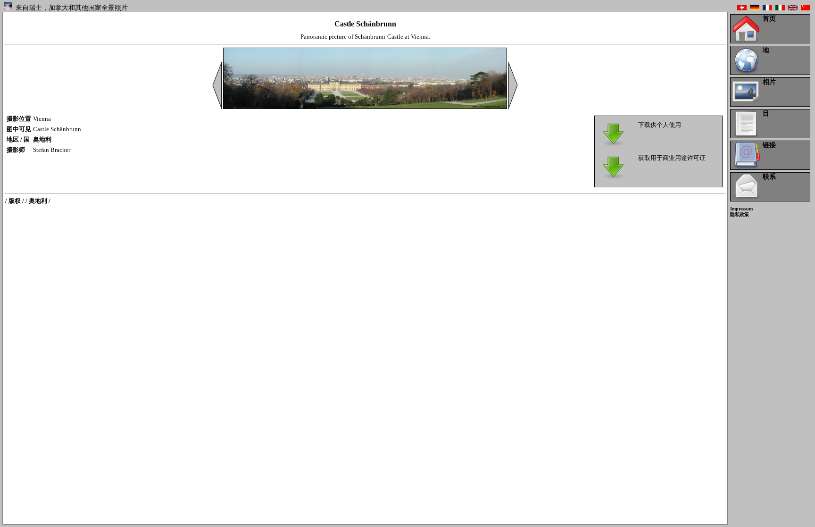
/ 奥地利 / (37, 200)
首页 (769, 18)
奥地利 (42, 139)
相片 (769, 81)
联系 (769, 176)
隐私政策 (739, 214)
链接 (769, 145)
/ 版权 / (14, 200)
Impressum (741, 208)
